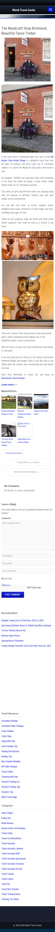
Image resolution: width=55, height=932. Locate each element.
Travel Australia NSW (10, 853)
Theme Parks (7, 833)
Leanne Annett (7, 384)
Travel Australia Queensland (13, 858)
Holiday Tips (6, 756)
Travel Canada (7, 873)
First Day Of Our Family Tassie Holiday (7, 442)
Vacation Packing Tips (10, 786)
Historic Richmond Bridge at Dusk (8, 412)
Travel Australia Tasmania (14, 453)
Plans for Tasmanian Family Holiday (24, 414)
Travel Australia (8, 843)
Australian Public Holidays (12, 726)
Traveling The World (10, 899)
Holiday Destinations (10, 751)
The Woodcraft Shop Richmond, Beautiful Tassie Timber (24, 30)
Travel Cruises (7, 878)
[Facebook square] (14, 2)
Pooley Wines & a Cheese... (28, 462)
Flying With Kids (8, 741)
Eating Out (6, 818)
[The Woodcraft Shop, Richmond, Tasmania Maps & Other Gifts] (27, 245)
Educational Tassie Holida (12, 378)
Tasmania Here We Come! (41, 412)
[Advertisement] (27, 680)
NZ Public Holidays (9, 766)
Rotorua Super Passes (10, 635)
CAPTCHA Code (34, 587)
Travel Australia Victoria (11, 868)
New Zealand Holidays (10, 761)
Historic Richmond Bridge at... (27, 471)
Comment (6, 518)
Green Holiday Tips (9, 746)
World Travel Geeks (23, 10)
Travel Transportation (10, 894)
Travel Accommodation (11, 838)
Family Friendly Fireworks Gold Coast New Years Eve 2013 (26, 645)
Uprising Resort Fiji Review (12, 640)
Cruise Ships (6, 736)
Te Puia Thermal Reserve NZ (13, 630)
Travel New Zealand (9, 889)
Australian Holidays (9, 720)
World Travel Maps (9, 797)
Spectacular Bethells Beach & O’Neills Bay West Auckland (26, 625)
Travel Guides (7, 771)
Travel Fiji (5, 884)
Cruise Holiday (7, 731)
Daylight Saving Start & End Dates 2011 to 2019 (22, 620)
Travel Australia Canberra (12, 848)
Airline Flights (7, 812)
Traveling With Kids (9, 776)
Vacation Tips (7, 791)
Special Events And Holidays (13, 828)
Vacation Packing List (10, 781)
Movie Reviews (7, 823)
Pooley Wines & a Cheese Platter (24, 440)
